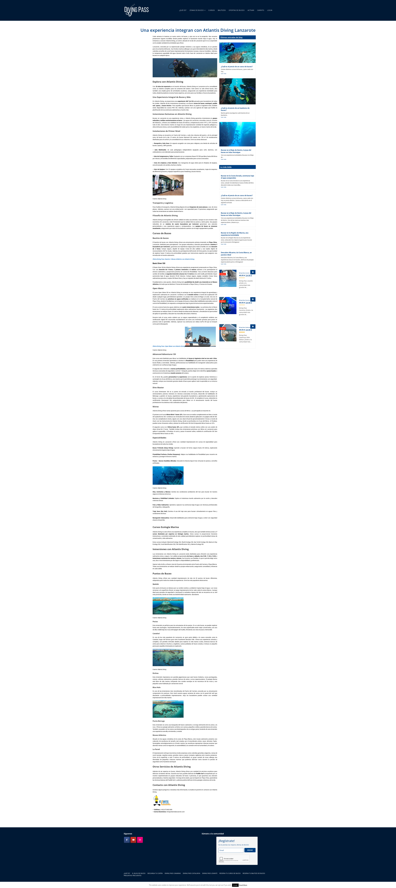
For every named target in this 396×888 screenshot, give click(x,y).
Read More (243, 885)
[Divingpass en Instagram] (140, 840)
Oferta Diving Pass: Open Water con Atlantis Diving (169, 346)
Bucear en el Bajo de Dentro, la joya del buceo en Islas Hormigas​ (236, 151)
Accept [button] (235, 885)
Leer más (223, 73)
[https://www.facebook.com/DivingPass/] (127, 840)
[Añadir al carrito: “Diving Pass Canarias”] (252, 299)
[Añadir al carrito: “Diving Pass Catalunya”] (252, 326)
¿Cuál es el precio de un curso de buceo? (237, 67)
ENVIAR (250, 850)
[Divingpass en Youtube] (133, 840)
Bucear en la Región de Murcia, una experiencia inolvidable (234, 234)
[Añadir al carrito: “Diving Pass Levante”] (252, 272)
